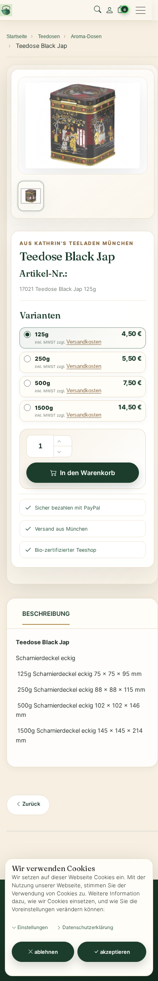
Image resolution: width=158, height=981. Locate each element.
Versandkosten (83, 342)
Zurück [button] (30, 803)
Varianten (40, 315)
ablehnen (45, 952)
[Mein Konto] (109, 10)
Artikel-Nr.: (43, 273)
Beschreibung (46, 613)
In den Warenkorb (87, 473)
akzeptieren (114, 952)
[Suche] (97, 10)
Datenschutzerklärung (87, 927)
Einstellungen (32, 927)
